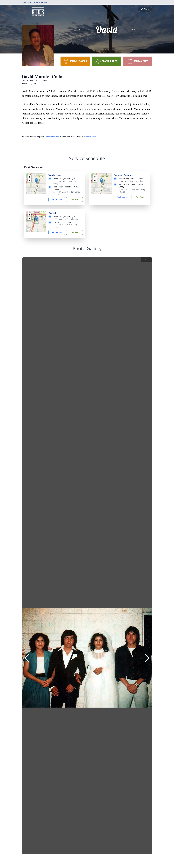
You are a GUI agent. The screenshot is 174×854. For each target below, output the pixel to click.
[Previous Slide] (27, 658)
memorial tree (52, 136)
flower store (90, 136)
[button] (36, 181)
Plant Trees (74, 199)
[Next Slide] (147, 658)
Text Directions (56, 199)
